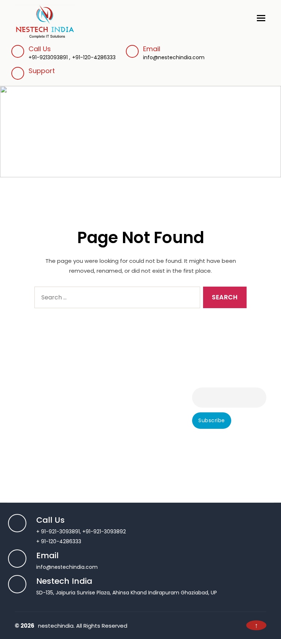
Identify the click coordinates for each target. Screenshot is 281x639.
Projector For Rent (126, 479)
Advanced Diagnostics (43, 381)
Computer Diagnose (41, 390)
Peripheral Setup (35, 420)
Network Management (132, 440)
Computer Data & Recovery (50, 460)
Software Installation (41, 410)
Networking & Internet (131, 430)
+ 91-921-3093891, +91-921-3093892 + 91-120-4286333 (81, 531)
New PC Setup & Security (135, 450)
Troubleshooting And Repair (50, 400)
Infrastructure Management (140, 410)
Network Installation (128, 420)
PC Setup (26, 430)
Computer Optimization (45, 450)
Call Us (40, 48)
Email (174, 52)
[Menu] (262, 15)
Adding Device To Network (137, 381)
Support (42, 70)
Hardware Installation (41, 440)
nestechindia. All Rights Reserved (82, 625)
